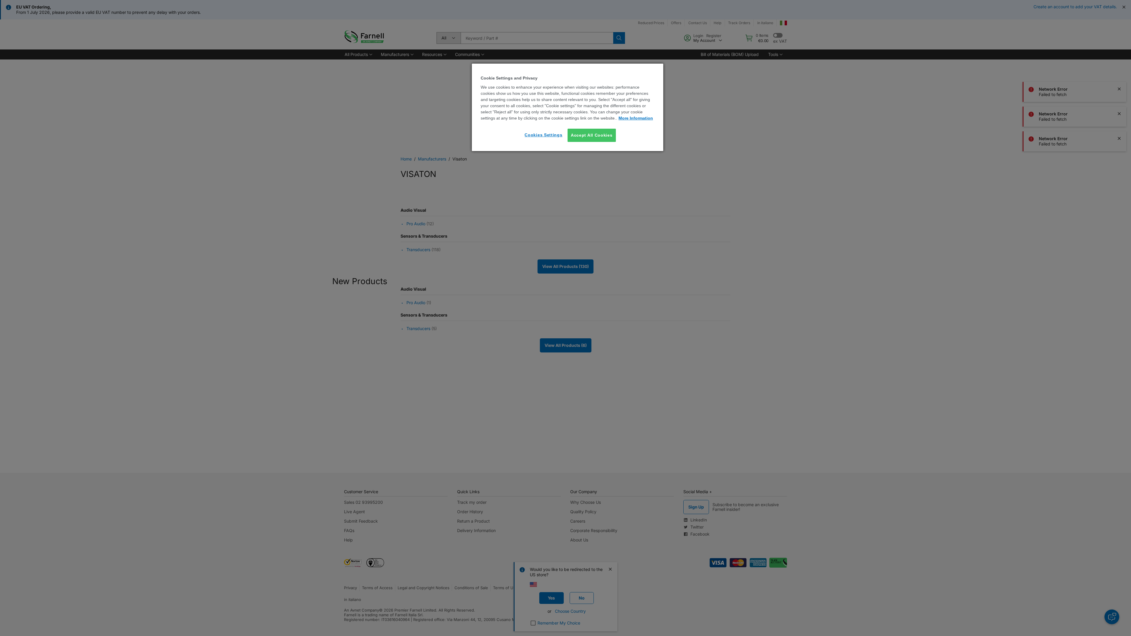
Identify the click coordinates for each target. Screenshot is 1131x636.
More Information (636, 118)
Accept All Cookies (592, 135)
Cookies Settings (543, 134)
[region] (567, 107)
